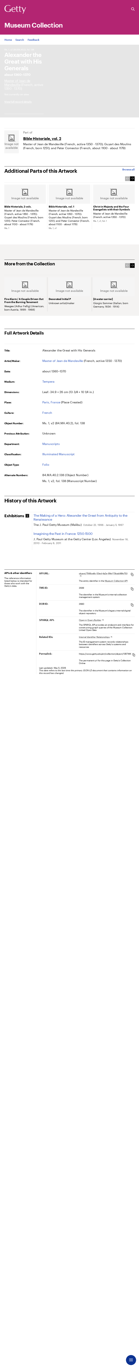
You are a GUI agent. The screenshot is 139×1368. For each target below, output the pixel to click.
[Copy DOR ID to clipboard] (132, 605)
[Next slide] (132, 178)
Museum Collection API (116, 581)
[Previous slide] (127, 178)
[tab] (17, 516)
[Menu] (131, 1360)
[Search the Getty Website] (133, 9)
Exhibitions (14, 516)
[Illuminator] (17, 83)
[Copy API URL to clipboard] (132, 574)
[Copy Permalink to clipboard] (133, 654)
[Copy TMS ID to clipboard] (132, 589)
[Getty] (15, 9)
